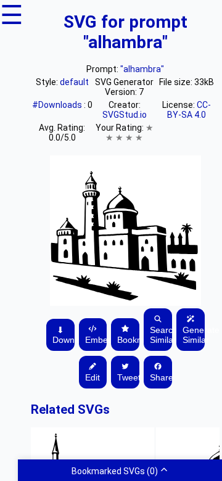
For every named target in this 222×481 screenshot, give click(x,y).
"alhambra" (142, 69)
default (74, 82)
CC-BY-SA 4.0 (189, 110)
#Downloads (58, 105)
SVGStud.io (124, 115)
